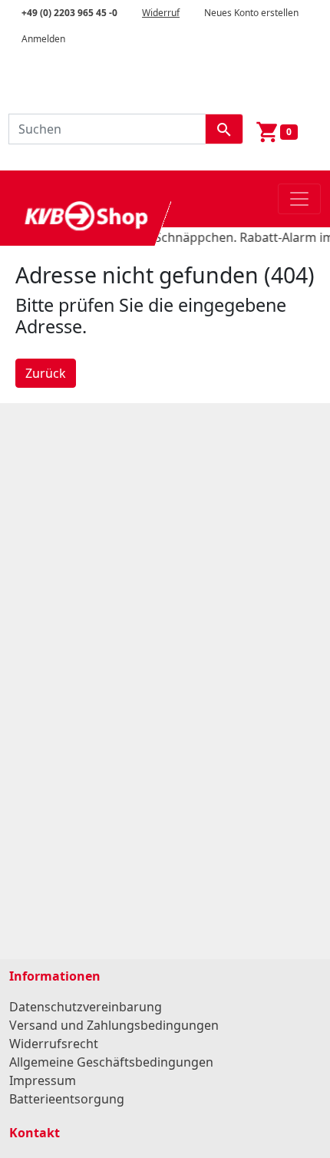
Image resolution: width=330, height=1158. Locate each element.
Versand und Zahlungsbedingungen (114, 1025)
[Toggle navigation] (299, 199)
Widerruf (161, 12)
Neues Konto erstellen (251, 12)
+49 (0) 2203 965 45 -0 (69, 12)
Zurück (45, 373)
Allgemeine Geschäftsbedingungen (111, 1062)
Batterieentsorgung (66, 1098)
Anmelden (43, 38)
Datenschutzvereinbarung (85, 1006)
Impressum (42, 1080)
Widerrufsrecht (53, 1043)
